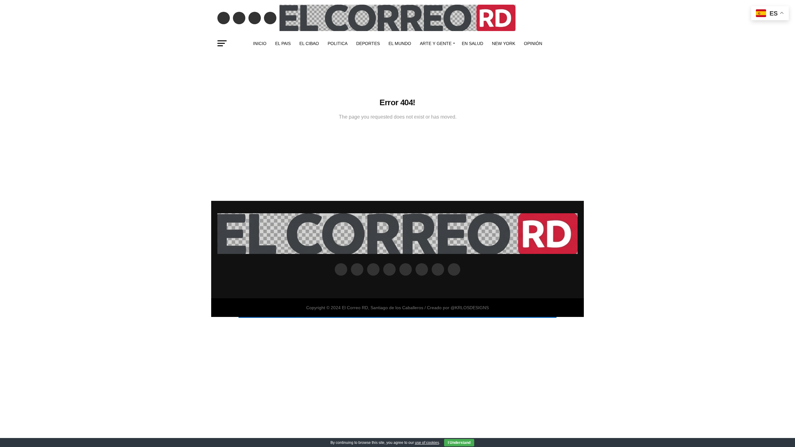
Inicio (259, 43)
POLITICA (338, 43)
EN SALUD (472, 43)
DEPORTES (368, 43)
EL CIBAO (309, 43)
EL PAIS (283, 43)
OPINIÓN (533, 43)
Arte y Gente (436, 43)
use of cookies (427, 442)
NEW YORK (503, 43)
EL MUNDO (399, 43)
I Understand (459, 442)
